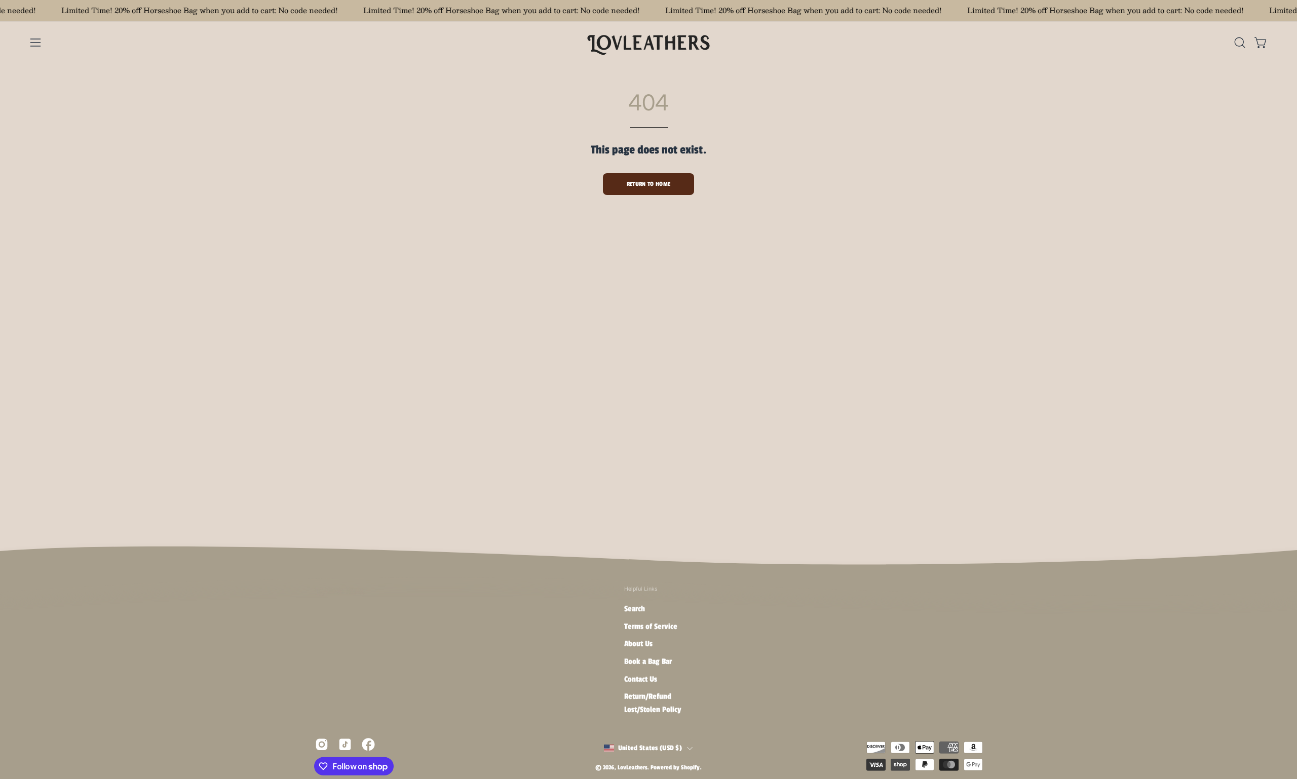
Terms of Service (715, 431)
